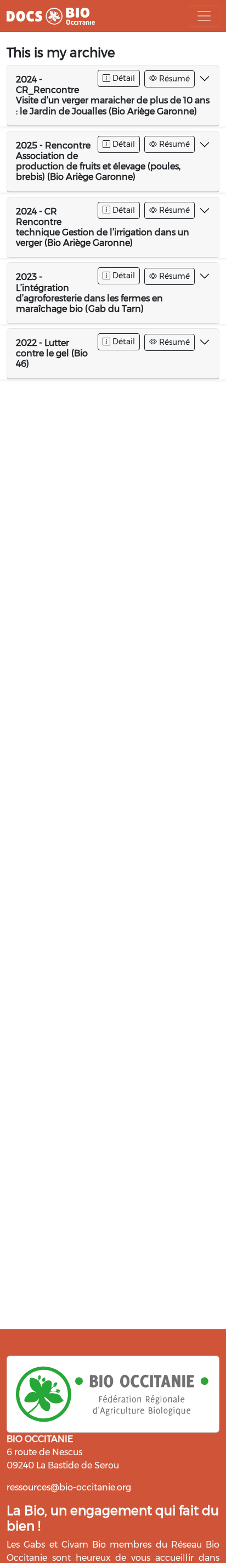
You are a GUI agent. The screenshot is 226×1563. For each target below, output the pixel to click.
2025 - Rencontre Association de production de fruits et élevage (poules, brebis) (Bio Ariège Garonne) (98, 161)
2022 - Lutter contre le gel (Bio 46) (52, 353)
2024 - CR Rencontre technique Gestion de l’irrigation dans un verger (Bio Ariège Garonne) (102, 227)
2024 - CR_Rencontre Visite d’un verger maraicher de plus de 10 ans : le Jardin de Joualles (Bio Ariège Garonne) (113, 95)
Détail (122, 78)
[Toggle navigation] (204, 16)
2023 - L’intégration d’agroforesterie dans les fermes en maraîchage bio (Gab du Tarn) (89, 293)
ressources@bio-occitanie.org (69, 1487)
